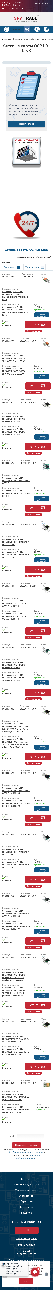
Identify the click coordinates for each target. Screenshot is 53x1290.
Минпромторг (32, 267)
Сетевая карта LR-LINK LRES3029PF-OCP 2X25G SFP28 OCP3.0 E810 (13, 665)
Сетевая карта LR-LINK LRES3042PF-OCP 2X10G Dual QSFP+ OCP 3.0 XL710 (15, 1097)
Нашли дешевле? (41, 315)
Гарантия (26, 1201)
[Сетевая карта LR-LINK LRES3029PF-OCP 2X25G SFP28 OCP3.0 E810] (46, 654)
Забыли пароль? (26, 1238)
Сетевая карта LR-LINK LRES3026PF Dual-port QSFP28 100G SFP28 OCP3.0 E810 (15, 295)
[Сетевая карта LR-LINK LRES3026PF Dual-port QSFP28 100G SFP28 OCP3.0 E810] (46, 284)
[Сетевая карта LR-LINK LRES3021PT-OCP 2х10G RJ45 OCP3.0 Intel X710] (46, 593)
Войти (26, 1230)
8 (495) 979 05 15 (11, 5)
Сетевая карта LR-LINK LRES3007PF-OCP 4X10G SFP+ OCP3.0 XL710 (16, 542)
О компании (26, 1196)
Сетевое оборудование (33, 39)
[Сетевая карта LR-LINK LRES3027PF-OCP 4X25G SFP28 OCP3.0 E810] (46, 409)
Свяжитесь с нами (26, 1190)
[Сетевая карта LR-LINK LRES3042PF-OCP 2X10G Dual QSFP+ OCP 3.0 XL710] (46, 1086)
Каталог (16, 39)
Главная (7, 39)
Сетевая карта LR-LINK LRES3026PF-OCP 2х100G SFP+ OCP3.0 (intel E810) (14, 358)
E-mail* (11, 1136)
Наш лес (26, 1213)
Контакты (26, 1207)
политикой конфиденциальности (28, 1156)
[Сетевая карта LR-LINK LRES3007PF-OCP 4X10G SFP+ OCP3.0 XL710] (46, 531)
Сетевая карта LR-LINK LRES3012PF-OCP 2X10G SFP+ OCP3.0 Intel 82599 (16, 913)
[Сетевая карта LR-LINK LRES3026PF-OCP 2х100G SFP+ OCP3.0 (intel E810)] (46, 348)
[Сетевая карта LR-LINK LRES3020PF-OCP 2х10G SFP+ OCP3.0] (46, 470)
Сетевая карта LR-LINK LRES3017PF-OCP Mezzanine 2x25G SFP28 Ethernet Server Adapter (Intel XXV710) (15, 727)
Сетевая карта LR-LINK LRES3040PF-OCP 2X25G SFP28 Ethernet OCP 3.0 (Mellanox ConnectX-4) (13, 976)
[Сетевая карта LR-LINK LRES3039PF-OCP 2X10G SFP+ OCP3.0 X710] (46, 841)
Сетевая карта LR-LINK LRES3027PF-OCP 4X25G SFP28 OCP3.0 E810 (13, 419)
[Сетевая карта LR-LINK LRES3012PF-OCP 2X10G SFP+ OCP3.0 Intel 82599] (46, 903)
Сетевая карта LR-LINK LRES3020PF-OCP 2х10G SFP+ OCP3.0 (16, 480)
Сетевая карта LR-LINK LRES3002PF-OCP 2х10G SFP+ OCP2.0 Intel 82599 (16, 790)
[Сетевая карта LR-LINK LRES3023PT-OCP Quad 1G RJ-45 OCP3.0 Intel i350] (46, 1029)
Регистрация (26, 1245)
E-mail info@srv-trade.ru (26, 1252)
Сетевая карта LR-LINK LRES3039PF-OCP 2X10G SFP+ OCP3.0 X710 (16, 852)
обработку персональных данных (25, 1152)
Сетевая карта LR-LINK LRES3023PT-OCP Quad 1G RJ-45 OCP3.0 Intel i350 (16, 1039)
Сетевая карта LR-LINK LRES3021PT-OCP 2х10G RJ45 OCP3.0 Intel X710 (15, 603)
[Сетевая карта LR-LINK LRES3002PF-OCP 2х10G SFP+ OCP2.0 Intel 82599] (46, 780)
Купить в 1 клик (33, 331)
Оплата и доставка (26, 1184)
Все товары (10, 267)
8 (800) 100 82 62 (11, 2)
